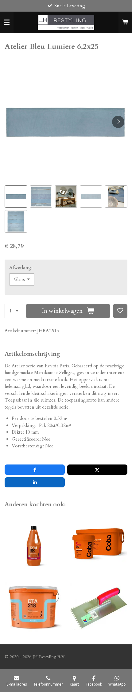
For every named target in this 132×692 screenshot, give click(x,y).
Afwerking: (21, 267)
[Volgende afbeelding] (118, 122)
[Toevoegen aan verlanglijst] (120, 311)
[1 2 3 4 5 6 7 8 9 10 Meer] (14, 311)
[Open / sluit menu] (7, 22)
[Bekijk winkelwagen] (125, 22)
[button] (16, 196)
